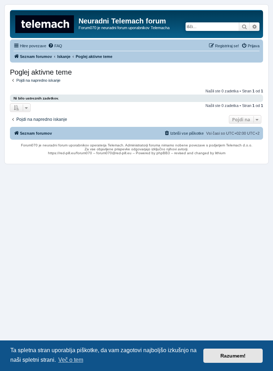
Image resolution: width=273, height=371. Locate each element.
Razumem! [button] (233, 356)
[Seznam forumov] (45, 23)
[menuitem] (55, 46)
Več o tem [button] (70, 360)
